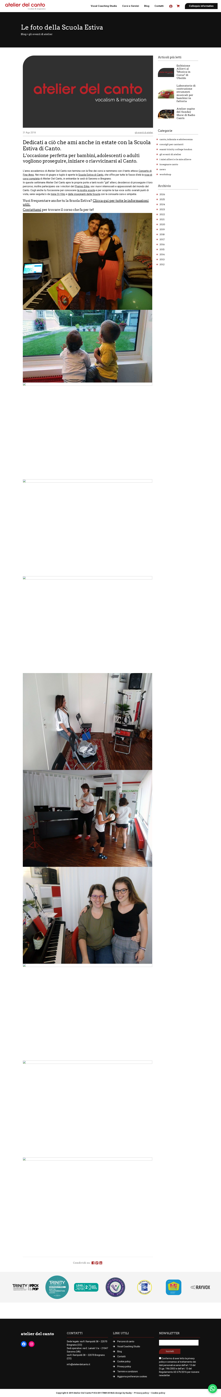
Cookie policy (124, 1361)
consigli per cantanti (171, 144)
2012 (162, 264)
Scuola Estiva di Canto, (91, 174)
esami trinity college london (176, 149)
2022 (162, 214)
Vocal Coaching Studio (104, 6)
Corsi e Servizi (130, 6)
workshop (165, 174)
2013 (162, 259)
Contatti (159, 6)
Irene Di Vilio (58, 194)
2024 (162, 204)
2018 (162, 234)
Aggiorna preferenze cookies (132, 1376)
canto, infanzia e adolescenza (176, 139)
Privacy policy (124, 1366)
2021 (162, 219)
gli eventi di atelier (40, 34)
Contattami (32, 210)
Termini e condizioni (127, 1371)
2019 (162, 229)
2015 (162, 249)
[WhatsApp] (212, 1388)
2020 (162, 224)
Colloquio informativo (201, 6)
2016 (162, 244)
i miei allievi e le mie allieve (175, 159)
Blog (146, 6)
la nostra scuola (86, 190)
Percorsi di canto (125, 1341)
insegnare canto (169, 164)
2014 (162, 254)
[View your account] (171, 6)
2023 (162, 209)
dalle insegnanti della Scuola (84, 194)
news (163, 169)
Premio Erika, (82, 186)
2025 (162, 199)
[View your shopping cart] (178, 6)
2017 (162, 239)
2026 (162, 194)
